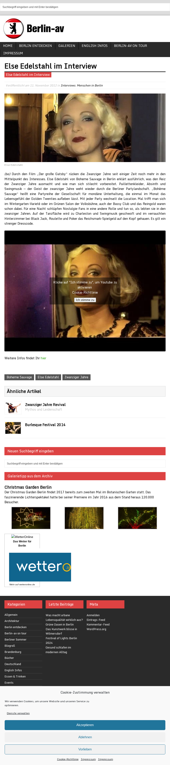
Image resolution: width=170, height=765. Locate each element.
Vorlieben (85, 749)
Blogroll (9, 645)
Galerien (66, 45)
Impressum (88, 759)
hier (43, 358)
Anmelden (93, 615)
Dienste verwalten (18, 713)
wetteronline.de (27, 584)
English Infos (95, 45)
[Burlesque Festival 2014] (13, 431)
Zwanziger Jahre (76, 377)
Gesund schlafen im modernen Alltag (58, 649)
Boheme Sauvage (19, 377)
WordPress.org (96, 629)
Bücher (9, 657)
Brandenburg (12, 651)
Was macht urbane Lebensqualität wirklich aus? (64, 617)
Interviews (68, 85)
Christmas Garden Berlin (28, 487)
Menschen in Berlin (90, 85)
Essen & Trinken (15, 676)
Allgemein (10, 614)
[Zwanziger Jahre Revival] (13, 410)
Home (8, 45)
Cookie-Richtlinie (68, 759)
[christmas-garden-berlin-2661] (84, 526)
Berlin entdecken (35, 45)
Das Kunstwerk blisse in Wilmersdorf (61, 631)
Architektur (11, 620)
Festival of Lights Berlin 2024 (61, 640)
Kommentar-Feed (98, 624)
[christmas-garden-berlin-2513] (137, 526)
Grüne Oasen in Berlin (60, 624)
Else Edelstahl (48, 377)
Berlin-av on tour (130, 45)
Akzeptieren (85, 725)
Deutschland (12, 664)
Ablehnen (85, 737)
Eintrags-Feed (96, 619)
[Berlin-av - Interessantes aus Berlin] (35, 37)
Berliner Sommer (15, 639)
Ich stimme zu (85, 300)
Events (9, 682)
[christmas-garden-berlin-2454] (31, 526)
